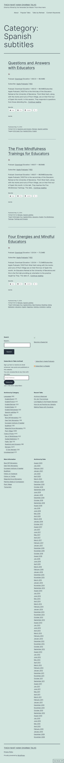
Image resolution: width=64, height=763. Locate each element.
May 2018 (37, 513)
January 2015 (38, 583)
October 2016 (38, 553)
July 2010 (37, 718)
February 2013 (38, 636)
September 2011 (39, 681)
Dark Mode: (57, 761)
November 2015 (39, 577)
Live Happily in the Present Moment (45, 402)
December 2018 (39, 498)
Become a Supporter (41, 342)
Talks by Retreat (38, 13)
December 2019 (39, 484)
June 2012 (37, 657)
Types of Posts (9, 433)
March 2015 (38, 580)
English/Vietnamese (11, 410)
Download (18, 79)
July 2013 (37, 625)
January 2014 (38, 609)
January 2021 (38, 471)
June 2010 (37, 721)
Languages (7, 396)
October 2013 (38, 617)
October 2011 (38, 678)
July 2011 (37, 686)
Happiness (30, 307)
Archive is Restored (40, 396)
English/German (10, 404)
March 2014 (38, 604)
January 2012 (38, 670)
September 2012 (39, 649)
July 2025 (37, 466)
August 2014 (38, 591)
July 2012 (37, 654)
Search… (7, 341)
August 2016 (38, 556)
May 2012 (37, 660)
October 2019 (38, 487)
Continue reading (34, 102)
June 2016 (37, 561)
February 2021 (38, 468)
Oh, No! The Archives (41, 399)
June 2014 (37, 596)
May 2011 (37, 692)
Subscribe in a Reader (42, 366)
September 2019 (39, 489)
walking (48, 307)
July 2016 (37, 559)
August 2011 (38, 684)
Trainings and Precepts (21, 219)
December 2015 (39, 575)
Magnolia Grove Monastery (14, 428)
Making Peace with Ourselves (43, 407)
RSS (30, 84)
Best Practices (36, 305)
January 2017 (38, 545)
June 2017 (37, 532)
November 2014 (39, 585)
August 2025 (38, 463)
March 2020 (38, 479)
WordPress (21, 755)
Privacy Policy (8, 752)
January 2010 (38, 732)
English (34, 131)
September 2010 (39, 713)
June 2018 (37, 511)
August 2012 (38, 652)
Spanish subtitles (43, 129)
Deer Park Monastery (12, 420)
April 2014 (37, 601)
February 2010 (38, 729)
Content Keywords (53, 13)
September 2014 (39, 588)
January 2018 (38, 521)
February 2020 (39, 482)
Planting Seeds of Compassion (14, 482)
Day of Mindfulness (11, 436)
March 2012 (38, 665)
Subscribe (9, 382)
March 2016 (38, 567)
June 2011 (37, 689)
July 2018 (37, 508)
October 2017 (38, 524)
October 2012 (38, 646)
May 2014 (37, 599)
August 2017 (38, 527)
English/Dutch (9, 399)
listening (36, 307)
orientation (42, 307)
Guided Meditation (11, 439)
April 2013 (37, 630)
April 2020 (37, 476)
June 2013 (37, 628)
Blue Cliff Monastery (11, 417)
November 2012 (39, 644)
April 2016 (37, 564)
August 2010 (38, 716)
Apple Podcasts (22, 84)
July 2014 (37, 593)
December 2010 (39, 705)
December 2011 (39, 673)
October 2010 (38, 710)
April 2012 (37, 662)
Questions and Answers (24, 129)
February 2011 (38, 700)
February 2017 (38, 543)
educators (35, 217)
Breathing (44, 305)
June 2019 (37, 492)
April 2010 (37, 726)
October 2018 (38, 500)
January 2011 (38, 702)
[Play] (9, 74)
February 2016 (38, 569)
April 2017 (37, 537)
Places (6, 415)
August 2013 (38, 623)
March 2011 (38, 697)
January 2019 (38, 495)
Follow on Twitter (9, 476)
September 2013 (39, 620)
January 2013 (38, 638)
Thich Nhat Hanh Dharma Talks (20, 5)
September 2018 (39, 503)
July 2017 (37, 529)
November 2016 (39, 551)
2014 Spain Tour (18, 131)
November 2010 (39, 708)
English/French (10, 402)
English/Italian (9, 407)
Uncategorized (9, 452)
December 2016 (39, 548)
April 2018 (37, 516)
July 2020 (37, 474)
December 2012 (39, 641)
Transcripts (7, 487)
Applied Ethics (27, 131)
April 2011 (37, 694)
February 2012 (38, 668)
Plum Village (9, 431)
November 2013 (39, 615)
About (16, 13)
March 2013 (38, 633)
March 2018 (38, 519)
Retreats (34, 129)
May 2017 (37, 535)
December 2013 (39, 612)
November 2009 (39, 737)
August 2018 (38, 505)
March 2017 (38, 540)
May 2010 (37, 724)
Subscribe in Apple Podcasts (44, 361)
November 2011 (39, 676)
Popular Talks (25, 13)
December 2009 (39, 734)
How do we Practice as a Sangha (45, 404)
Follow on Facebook (10, 474)
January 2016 (38, 572)
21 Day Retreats (11, 449)
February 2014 (38, 606)
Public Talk (8, 441)
